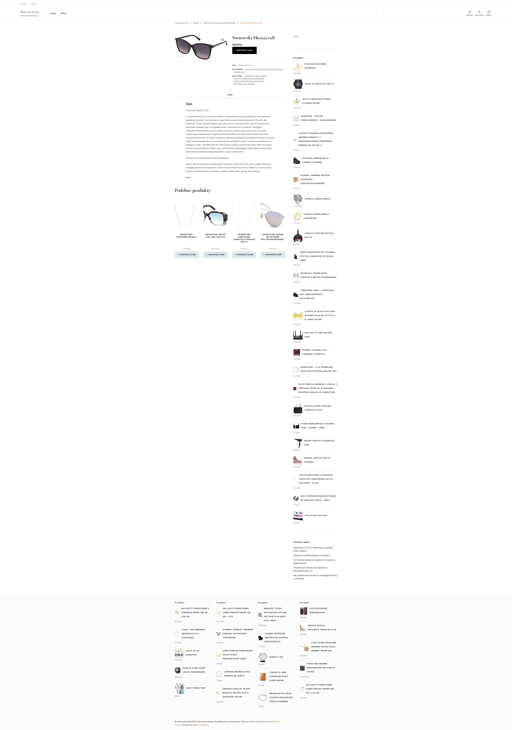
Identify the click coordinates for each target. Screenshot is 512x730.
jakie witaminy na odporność (249, 78)
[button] (222, 39)
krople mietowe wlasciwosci (249, 81)
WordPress (203, 725)
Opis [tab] (230, 95)
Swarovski (239, 72)
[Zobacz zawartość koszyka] (488, 12)
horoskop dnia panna (256, 76)
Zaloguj (479, 15)
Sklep (23, 4)
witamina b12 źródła (244, 84)
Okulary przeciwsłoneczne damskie (263, 69)
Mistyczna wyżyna (30, 12)
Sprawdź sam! (244, 50)
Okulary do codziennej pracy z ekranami (311, 555)
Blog (33, 4)
